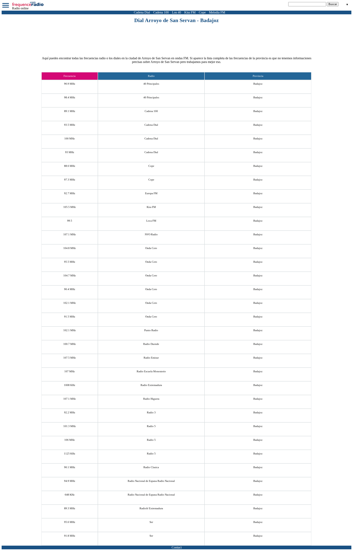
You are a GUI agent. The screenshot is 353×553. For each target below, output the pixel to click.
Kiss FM (189, 12)
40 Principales (151, 83)
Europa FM (151, 193)
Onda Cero (151, 248)
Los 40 (176, 12)
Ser (151, 522)
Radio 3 (151, 412)
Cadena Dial (142, 12)
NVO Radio (151, 234)
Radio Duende (151, 343)
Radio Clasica (151, 467)
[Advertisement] (176, 35)
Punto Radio (151, 330)
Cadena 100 (161, 12)
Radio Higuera (151, 398)
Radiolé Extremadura (151, 508)
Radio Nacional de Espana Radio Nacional (151, 480)
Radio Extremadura (151, 385)
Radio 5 (151, 426)
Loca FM (151, 220)
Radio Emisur (151, 357)
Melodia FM (217, 12)
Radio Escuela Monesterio (151, 371)
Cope (202, 12)
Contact (177, 547)
